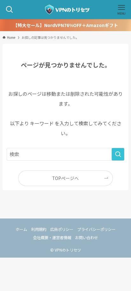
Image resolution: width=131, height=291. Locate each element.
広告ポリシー (61, 229)
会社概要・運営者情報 (52, 237)
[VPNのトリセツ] (65, 9)
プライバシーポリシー (96, 229)
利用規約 (38, 229)
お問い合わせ (86, 237)
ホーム (21, 229)
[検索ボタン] (9, 9)
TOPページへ (65, 178)
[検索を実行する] (118, 154)
